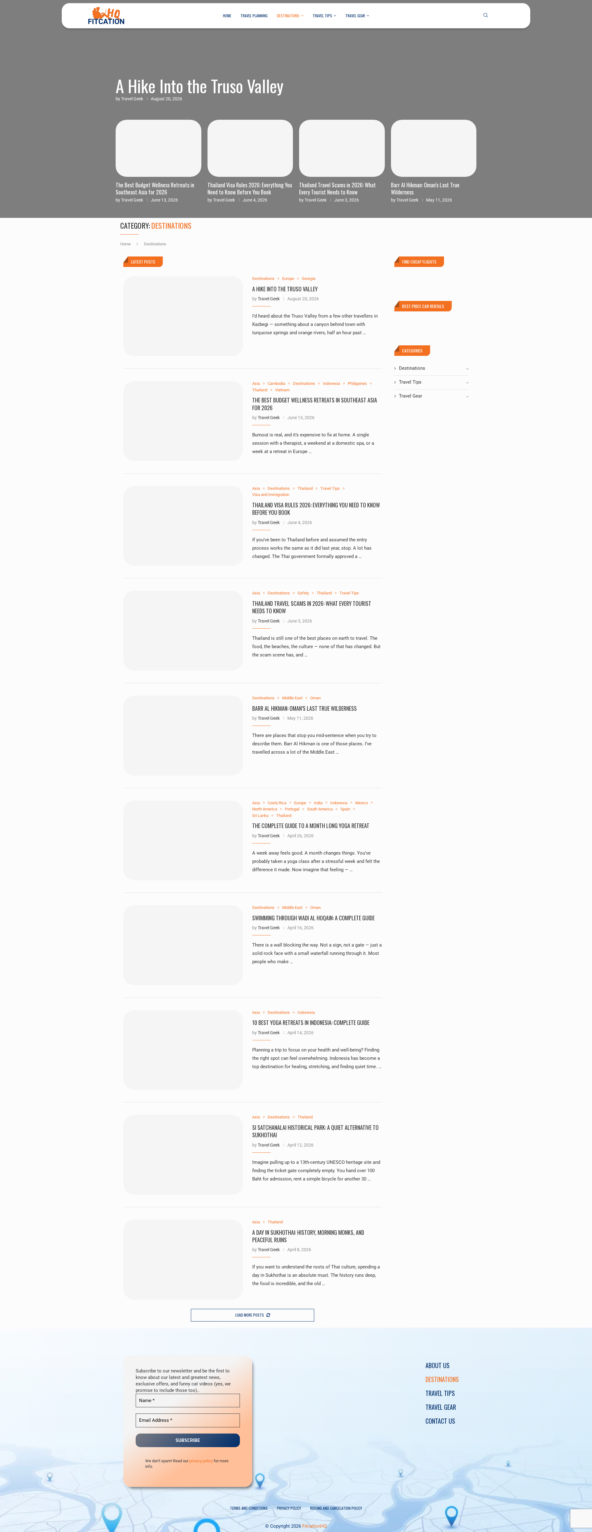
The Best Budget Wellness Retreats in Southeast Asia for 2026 (314, 403)
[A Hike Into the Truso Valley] (183, 316)
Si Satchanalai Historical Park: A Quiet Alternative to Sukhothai (315, 1131)
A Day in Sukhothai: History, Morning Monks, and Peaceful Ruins (308, 1236)
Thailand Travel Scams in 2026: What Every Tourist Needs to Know (246, 188)
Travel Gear (355, 15)
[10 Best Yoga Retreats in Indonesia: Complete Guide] (183, 1050)
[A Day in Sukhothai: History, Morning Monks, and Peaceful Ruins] (183, 1260)
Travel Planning (254, 15)
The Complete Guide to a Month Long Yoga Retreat (429, 188)
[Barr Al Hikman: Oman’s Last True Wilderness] (183, 736)
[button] (124, 161)
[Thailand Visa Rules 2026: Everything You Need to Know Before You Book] (183, 526)
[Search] (486, 15)
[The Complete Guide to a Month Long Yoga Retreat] (183, 840)
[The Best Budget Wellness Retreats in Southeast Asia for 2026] (183, 421)
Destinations (288, 15)
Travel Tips (322, 15)
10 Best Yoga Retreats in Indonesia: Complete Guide (310, 1022)
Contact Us (440, 1421)
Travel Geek (132, 98)
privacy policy (201, 1461)
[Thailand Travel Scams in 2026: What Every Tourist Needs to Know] (183, 631)
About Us (438, 1365)
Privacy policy (289, 1508)
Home (227, 15)
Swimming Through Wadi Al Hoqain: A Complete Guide (313, 918)
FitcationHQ (314, 1526)
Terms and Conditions (249, 1508)
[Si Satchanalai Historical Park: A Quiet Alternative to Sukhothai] (183, 1155)
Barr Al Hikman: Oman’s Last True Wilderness (333, 188)
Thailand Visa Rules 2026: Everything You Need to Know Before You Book (158, 188)
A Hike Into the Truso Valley (199, 85)
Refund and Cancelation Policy (336, 1508)
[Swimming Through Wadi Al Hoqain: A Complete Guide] (183, 945)
